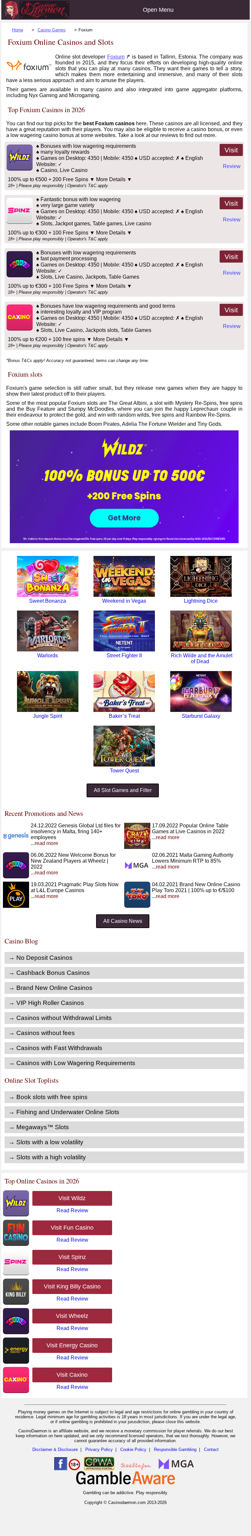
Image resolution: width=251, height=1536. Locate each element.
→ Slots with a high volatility (47, 1157)
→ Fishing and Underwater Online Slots (63, 1112)
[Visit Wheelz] (19, 275)
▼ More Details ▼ (111, 179)
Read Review (72, 1210)
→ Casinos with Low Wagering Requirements (71, 1063)
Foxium (116, 57)
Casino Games (52, 29)
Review (232, 166)
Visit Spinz (72, 1257)
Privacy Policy (99, 1449)
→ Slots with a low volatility (45, 1142)
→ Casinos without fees (41, 1032)
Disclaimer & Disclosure (55, 1449)
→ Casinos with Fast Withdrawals (55, 1047)
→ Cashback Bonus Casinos (49, 972)
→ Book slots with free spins (48, 1097)
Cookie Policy (133, 1449)
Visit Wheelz (72, 1316)
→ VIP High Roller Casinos (46, 1002)
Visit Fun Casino (72, 1227)
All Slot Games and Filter (123, 790)
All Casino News (122, 921)
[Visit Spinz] (19, 222)
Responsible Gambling (175, 1449)
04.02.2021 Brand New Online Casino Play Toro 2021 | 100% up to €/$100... (196, 890)
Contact (211, 1449)
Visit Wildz (72, 1198)
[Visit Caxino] (19, 329)
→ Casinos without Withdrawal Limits (60, 1017)
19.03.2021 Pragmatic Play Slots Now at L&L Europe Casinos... (75, 890)
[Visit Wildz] (19, 169)
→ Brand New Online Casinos (50, 987)
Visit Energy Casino (72, 1345)
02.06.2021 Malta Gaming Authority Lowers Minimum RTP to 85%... (192, 861)
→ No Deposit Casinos (40, 957)
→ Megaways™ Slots (38, 1127)
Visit (231, 150)
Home (17, 29)
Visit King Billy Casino (72, 1286)
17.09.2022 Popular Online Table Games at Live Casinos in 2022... (190, 831)
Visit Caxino (72, 1375)
